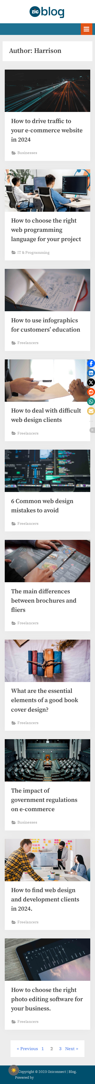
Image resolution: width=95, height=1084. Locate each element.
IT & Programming (33, 252)
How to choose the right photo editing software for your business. (47, 999)
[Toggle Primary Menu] (86, 29)
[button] (91, 363)
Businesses (27, 152)
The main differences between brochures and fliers (44, 601)
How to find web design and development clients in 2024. (45, 900)
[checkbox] (13, 1070)
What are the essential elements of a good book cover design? (44, 700)
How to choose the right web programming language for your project (46, 230)
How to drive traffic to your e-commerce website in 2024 (47, 131)
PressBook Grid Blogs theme (57, 1077)
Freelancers (28, 342)
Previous (29, 1048)
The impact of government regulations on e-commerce (44, 800)
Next (70, 1048)
